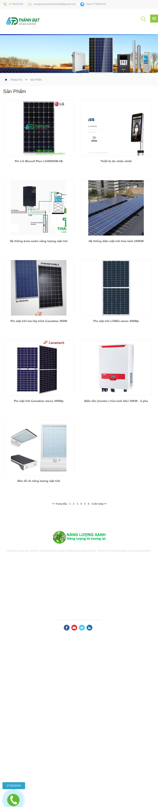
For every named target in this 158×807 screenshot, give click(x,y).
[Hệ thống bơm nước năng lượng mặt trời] (38, 208)
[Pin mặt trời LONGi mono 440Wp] (116, 287)
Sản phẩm (36, 79)
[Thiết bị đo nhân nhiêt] (116, 128)
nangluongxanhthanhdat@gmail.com (55, 4)
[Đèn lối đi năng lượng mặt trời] (38, 447)
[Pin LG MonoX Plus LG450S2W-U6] (38, 128)
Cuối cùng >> (99, 503)
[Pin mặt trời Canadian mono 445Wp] (38, 367)
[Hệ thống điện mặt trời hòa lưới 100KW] (116, 208)
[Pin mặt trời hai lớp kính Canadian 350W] (38, 287)
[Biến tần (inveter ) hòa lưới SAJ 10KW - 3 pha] (116, 367)
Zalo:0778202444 (96, 4)
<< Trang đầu (59, 503)
